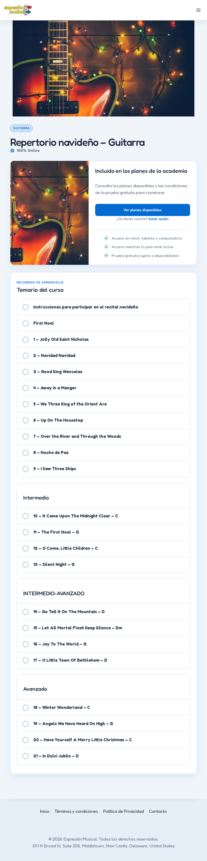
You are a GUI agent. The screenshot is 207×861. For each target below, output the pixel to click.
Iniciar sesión (158, 219)
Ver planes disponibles (142, 209)
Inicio (44, 811)
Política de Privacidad (123, 811)
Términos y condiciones (76, 811)
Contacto (158, 811)
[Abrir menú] (198, 10)
